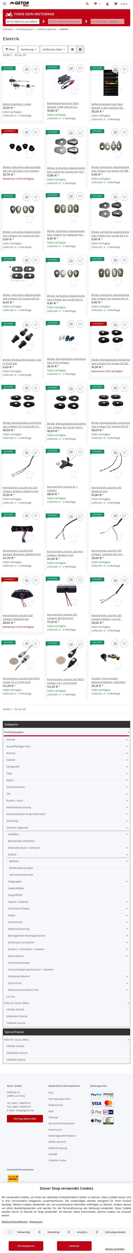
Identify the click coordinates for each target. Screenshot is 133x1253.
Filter (11, 49)
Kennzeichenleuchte (21, 874)
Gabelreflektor (16, 888)
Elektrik (11, 760)
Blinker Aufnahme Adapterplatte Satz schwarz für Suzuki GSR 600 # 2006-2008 (22, 296)
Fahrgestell (13, 766)
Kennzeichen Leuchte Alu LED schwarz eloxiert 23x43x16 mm (20, 489)
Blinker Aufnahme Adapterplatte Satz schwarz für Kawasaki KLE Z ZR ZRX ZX (66, 233)
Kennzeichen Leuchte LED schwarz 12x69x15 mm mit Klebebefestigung (106, 552)
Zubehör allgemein (18, 827)
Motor (10, 780)
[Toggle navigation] (4, 2)
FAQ (50, 1092)
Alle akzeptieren (26, 1245)
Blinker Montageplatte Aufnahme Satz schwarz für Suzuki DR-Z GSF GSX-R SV (22, 424)
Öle (9, 793)
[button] (87, 3)
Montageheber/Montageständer (26, 935)
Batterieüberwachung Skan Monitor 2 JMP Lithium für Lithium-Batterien (63, 105)
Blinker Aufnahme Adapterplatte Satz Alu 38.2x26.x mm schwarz (22, 169)
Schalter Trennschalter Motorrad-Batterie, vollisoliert (108, 680)
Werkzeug (12, 820)
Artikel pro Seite (52, 49)
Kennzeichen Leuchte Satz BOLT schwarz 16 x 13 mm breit (65, 681)
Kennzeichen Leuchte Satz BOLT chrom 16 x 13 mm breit (21, 680)
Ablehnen (74, 1245)
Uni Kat (11, 996)
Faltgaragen (15, 881)
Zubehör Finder (57, 1160)
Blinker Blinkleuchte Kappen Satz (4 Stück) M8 (22, 361)
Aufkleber (13, 834)
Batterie (14, 861)
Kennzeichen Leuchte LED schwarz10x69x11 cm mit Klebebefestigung (106, 617)
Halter (11, 915)
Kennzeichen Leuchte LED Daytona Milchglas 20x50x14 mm (22, 552)
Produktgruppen (14, 732)
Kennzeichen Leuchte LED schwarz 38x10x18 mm (62, 616)
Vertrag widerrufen (25, 1118)
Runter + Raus (15, 800)
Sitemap (53, 1117)
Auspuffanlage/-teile (18, 746)
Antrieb (11, 739)
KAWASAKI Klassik (17, 1016)
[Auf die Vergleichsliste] (26, 69)
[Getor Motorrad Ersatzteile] (19, 4)
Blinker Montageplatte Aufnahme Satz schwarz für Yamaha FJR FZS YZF (110, 424)
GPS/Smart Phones (18, 908)
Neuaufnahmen (16, 787)
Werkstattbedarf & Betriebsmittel (26, 814)
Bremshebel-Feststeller (21, 841)
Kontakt (52, 1154)
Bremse (11, 753)
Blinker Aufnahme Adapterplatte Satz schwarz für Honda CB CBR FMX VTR (110, 169)
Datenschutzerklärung (15, 1221)
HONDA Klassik (15, 1009)
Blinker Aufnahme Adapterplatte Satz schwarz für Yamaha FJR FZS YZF (110, 296)
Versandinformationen (61, 1123)
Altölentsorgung (57, 1148)
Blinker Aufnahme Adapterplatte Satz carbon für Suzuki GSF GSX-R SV (66, 169)
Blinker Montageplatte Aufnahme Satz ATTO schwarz (66, 360)
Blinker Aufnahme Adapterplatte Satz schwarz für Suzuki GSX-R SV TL (66, 297)
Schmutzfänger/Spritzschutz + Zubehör (31, 969)
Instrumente (15, 922)
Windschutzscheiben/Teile (23, 989)
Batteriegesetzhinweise (62, 1135)
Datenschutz (55, 1105)
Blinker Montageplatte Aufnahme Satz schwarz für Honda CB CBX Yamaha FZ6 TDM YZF (110, 361)
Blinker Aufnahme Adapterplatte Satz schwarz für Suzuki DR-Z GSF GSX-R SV (110, 233)
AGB (50, 1111)
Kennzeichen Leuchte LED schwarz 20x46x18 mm (18, 617)
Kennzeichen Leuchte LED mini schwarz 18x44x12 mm (65, 553)
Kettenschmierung (18, 929)
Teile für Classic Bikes (16, 1003)
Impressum (55, 1129)
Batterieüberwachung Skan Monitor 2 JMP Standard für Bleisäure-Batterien (107, 106)
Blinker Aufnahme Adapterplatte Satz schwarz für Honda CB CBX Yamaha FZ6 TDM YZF (22, 233)
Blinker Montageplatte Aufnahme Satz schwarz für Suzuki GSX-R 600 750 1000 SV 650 (66, 425)
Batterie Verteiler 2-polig (17, 104)
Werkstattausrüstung (19, 807)
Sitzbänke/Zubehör (19, 976)
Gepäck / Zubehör (18, 901)
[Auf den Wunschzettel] (35, 69)
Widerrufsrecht (57, 1141)
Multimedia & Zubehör (21, 942)
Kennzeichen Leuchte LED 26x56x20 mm (106, 489)
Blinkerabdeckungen (21, 868)
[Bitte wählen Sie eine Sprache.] (97, 4)
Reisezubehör (16, 956)
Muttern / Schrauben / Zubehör (26, 949)
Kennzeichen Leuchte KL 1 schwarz (62, 488)
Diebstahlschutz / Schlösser (24, 847)
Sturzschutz (15, 983)
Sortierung (27, 49)
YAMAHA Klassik (16, 1023)
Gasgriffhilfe (15, 895)
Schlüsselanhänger (19, 962)
